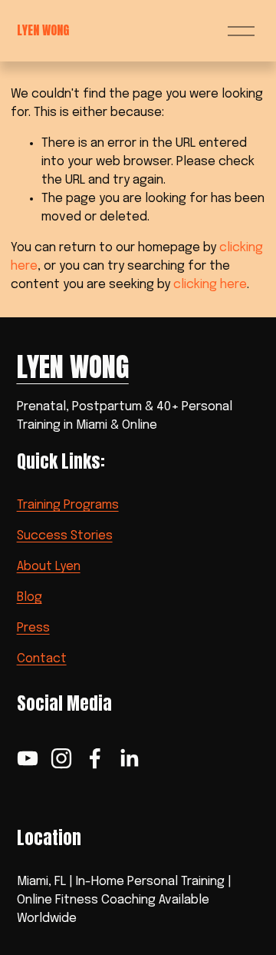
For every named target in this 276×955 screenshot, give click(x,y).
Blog (29, 597)
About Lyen (48, 566)
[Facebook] (95, 758)
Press (33, 628)
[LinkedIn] (129, 758)
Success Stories (65, 535)
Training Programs (68, 505)
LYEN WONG (43, 30)
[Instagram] (61, 758)
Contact (42, 658)
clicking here (210, 284)
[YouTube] (27, 758)
